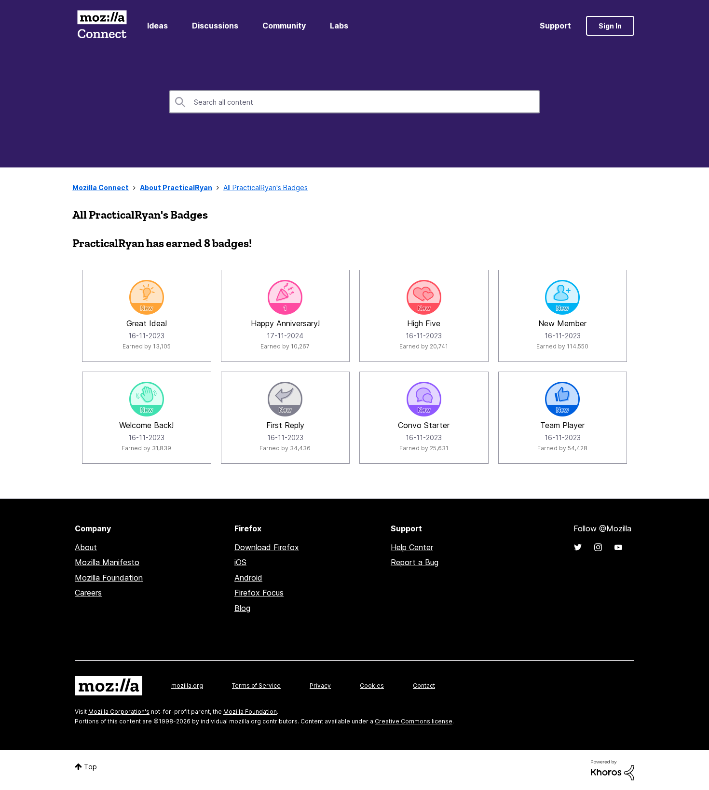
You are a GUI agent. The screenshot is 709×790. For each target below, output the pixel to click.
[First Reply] (285, 399)
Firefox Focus (259, 592)
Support (555, 25)
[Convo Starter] (424, 399)
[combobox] (354, 101)
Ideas (157, 25)
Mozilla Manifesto (107, 562)
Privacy (320, 685)
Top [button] (90, 766)
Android (248, 577)
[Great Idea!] (146, 297)
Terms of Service (256, 685)
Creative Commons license (413, 721)
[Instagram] (598, 547)
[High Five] (424, 297)
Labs (339, 25)
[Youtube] (618, 547)
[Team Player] (562, 399)
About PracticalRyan (176, 187)
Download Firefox (266, 547)
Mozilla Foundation (109, 577)
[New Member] (562, 297)
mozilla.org (187, 685)
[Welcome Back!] (146, 399)
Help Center (412, 547)
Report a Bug (414, 562)
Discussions (215, 25)
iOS (240, 562)
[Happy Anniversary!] (285, 297)
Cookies (372, 685)
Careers (88, 592)
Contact (424, 685)
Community (284, 25)
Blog (242, 608)
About (86, 547)
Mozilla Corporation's (119, 711)
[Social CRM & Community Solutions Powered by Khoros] (612, 769)
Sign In (610, 26)
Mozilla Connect (102, 26)
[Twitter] (577, 547)
